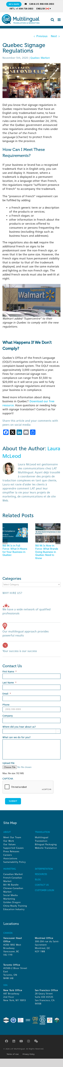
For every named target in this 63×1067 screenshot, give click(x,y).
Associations (10, 858)
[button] (5, 541)
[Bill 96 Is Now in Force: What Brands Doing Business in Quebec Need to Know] (48, 524)
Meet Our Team (12, 837)
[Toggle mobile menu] (59, 19)
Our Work (8, 841)
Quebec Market (40, 57)
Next (54, 36)
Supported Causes (13, 848)
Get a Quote (14, 4)
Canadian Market (13, 874)
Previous (42, 36)
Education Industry (14, 909)
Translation (42, 832)
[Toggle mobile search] (52, 19)
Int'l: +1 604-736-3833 (21, 9)
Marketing (9, 869)
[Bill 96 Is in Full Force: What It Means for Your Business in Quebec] (15, 524)
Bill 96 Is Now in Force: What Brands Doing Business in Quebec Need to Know (46, 552)
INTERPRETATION (44, 869)
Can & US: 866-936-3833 (41, 4)
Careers (7, 855)
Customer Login (44, 890)
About (7, 832)
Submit (13, 801)
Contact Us (42, 885)
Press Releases (11, 851)
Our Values (9, 844)
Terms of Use (13, 1054)
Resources (41, 874)
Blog (38, 879)
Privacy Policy (29, 1054)
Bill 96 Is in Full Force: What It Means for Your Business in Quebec (15, 550)
